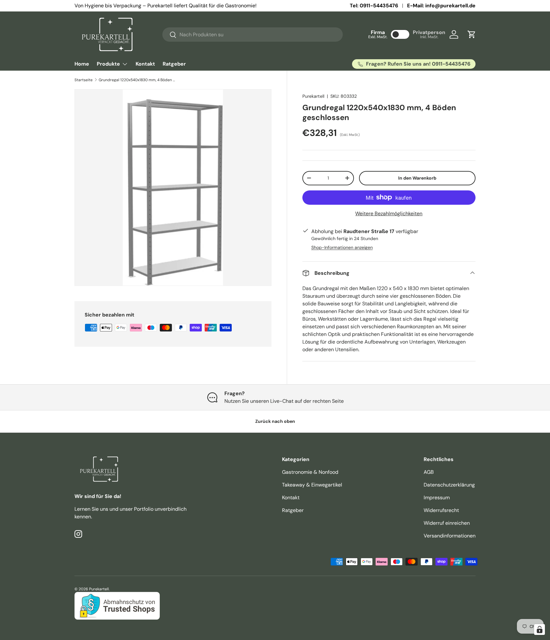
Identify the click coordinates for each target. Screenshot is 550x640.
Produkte (108, 63)
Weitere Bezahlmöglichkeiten (388, 213)
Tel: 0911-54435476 (374, 5)
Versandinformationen (450, 535)
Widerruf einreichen (447, 523)
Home (81, 63)
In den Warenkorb (417, 178)
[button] (472, 34)
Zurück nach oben (275, 421)
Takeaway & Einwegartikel (312, 484)
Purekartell (313, 96)
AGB (429, 472)
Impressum (437, 497)
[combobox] (252, 34)
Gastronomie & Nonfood (310, 472)
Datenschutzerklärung (449, 484)
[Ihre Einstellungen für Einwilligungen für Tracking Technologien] (539, 629)
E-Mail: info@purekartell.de (441, 5)
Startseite (83, 80)
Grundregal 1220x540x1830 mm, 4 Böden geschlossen (137, 80)
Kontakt (145, 63)
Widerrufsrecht (441, 510)
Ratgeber (174, 63)
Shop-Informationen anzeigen (342, 247)
